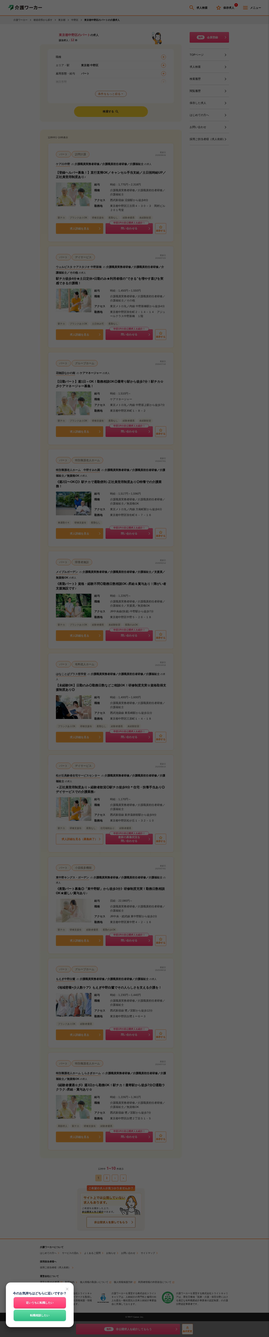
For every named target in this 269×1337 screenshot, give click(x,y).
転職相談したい (39, 1315)
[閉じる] (67, 1289)
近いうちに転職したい (40, 1302)
